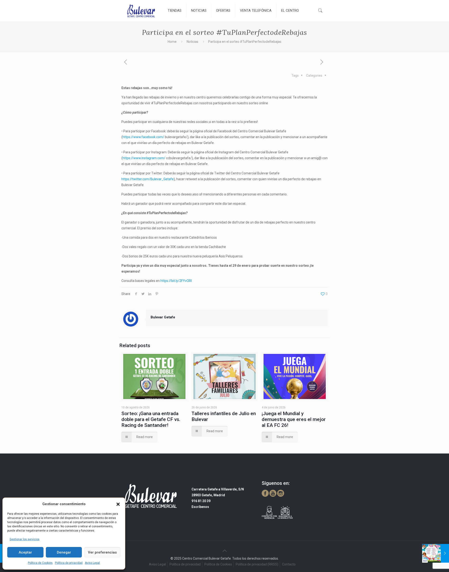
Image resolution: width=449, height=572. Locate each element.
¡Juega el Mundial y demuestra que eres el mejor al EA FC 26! (294, 419)
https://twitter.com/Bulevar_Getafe (147, 179)
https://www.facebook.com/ (143, 137)
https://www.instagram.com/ (144, 158)
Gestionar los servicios (25, 539)
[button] (118, 504)
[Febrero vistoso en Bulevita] (435, 553)
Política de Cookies (40, 563)
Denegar (64, 552)
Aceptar (25, 552)
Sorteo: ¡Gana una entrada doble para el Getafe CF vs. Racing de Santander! (150, 419)
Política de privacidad (69, 563)
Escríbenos (200, 507)
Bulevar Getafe (163, 317)
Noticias (192, 41)
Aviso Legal (92, 563)
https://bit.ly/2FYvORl (176, 281)
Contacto (289, 564)
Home (172, 41)
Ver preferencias (102, 552)
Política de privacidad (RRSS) (257, 564)
